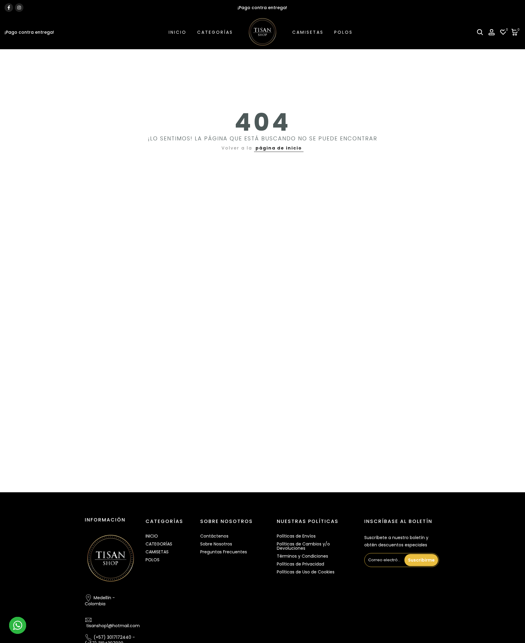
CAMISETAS (308, 32)
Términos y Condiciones (302, 556)
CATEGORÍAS (215, 32)
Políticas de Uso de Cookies (306, 572)
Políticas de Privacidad (300, 564)
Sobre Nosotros (216, 544)
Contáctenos (214, 536)
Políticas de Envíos (296, 536)
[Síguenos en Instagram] (19, 7)
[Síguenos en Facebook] (9, 7)
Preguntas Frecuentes (223, 552)
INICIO (178, 32)
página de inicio (279, 148)
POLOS (343, 32)
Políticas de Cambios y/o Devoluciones (303, 546)
